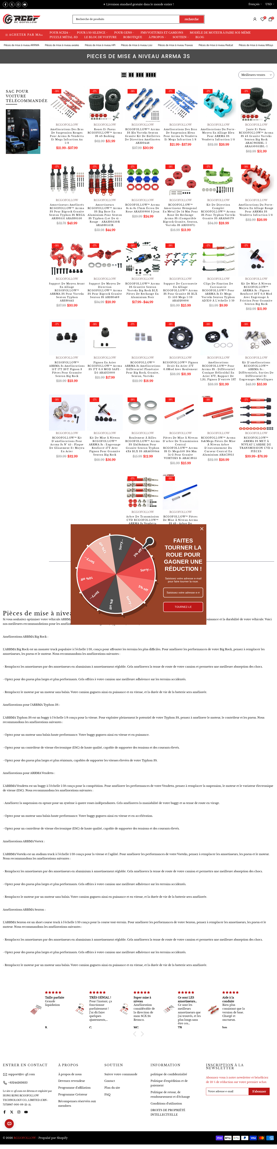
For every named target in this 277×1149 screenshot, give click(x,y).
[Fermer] (201, 528)
